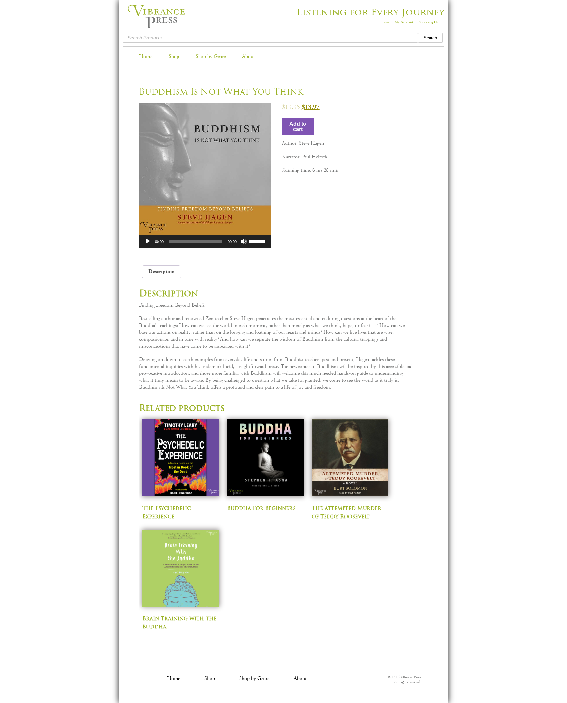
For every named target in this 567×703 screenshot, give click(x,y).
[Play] (147, 241)
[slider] (258, 240)
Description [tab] (161, 271)
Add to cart (297, 126)
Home (384, 22)
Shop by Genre (211, 56)
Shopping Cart (430, 22)
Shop (174, 56)
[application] (205, 241)
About (248, 56)
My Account (403, 22)
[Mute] (244, 241)
